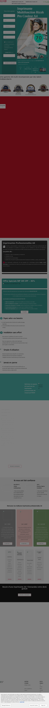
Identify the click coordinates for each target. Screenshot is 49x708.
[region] (24, 700)
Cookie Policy (22, 702)
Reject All (43, 705)
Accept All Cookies (34, 705)
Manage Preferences (6, 705)
